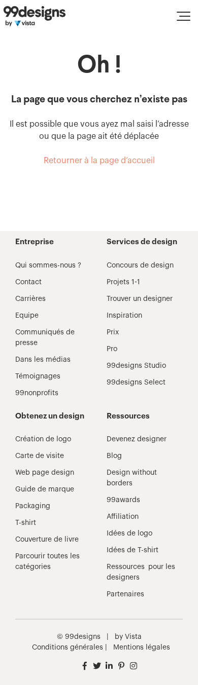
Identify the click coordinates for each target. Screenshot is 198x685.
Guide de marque (44, 489)
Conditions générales (67, 647)
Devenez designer (137, 439)
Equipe (27, 315)
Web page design (44, 472)
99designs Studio (136, 365)
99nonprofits (36, 393)
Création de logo (43, 439)
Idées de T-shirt (132, 550)
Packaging (32, 506)
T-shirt (25, 522)
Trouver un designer (140, 298)
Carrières (30, 298)
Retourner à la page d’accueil (99, 161)
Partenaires (125, 594)
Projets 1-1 (123, 282)
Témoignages (37, 376)
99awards (123, 500)
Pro (112, 349)
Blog (114, 456)
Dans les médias (43, 359)
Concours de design (140, 265)
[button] (183, 16)
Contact (28, 282)
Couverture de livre (47, 539)
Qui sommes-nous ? (48, 265)
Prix (113, 332)
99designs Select (136, 382)
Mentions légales (141, 647)
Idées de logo (129, 533)
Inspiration (124, 315)
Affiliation (123, 516)
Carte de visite (39, 456)
